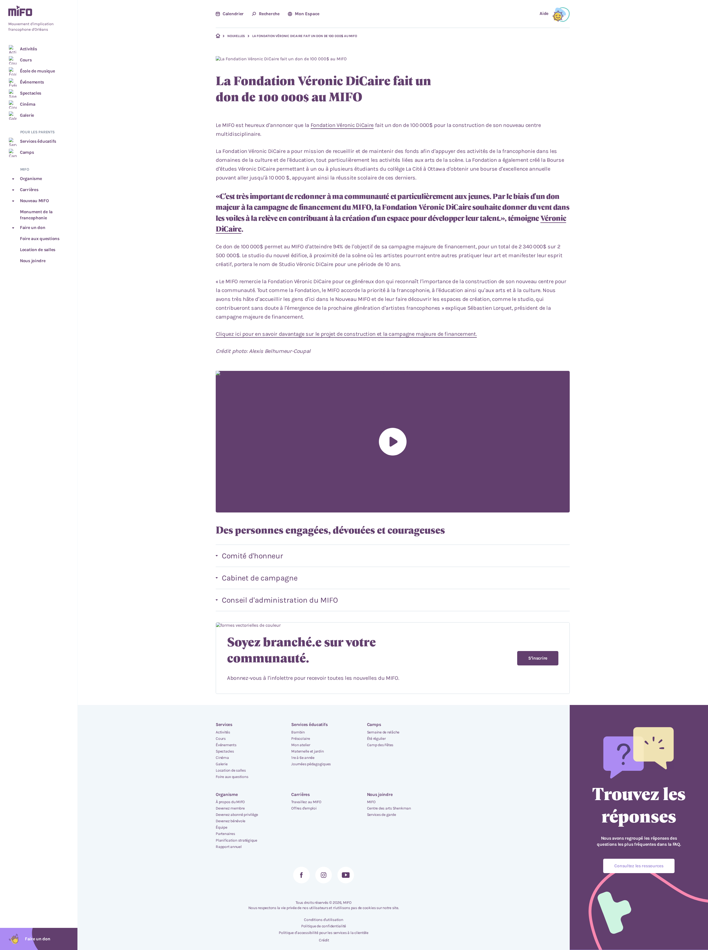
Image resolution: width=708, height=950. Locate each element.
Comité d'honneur (252, 555)
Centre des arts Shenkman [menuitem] (389, 808)
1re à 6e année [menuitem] (302, 757)
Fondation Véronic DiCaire (342, 125)
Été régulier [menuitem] (376, 738)
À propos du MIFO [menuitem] (230, 802)
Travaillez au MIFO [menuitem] (306, 802)
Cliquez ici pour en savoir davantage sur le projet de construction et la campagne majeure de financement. (346, 334)
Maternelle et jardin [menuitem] (307, 751)
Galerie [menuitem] (221, 764)
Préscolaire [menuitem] (300, 738)
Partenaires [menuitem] (225, 833)
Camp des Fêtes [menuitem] (380, 745)
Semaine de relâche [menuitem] (383, 732)
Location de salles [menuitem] (231, 770)
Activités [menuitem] (223, 732)
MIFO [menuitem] (371, 802)
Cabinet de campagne (259, 577)
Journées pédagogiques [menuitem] (311, 764)
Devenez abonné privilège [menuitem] (237, 814)
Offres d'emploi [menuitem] (303, 808)
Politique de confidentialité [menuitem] (323, 926)
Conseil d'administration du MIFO (280, 600)
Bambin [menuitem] (298, 732)
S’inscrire (537, 658)
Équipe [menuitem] (221, 827)
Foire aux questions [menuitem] (232, 776)
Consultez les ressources (638, 865)
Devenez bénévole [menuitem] (230, 821)
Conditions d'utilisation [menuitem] (323, 919)
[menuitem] (38, 19)
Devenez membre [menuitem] (230, 808)
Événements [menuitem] (226, 745)
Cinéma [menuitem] (222, 757)
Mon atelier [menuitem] (300, 745)
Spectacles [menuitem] (225, 751)
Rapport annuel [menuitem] (229, 846)
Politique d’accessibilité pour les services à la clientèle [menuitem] (323, 932)
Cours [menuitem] (221, 738)
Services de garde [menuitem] (381, 814)
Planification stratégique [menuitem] (236, 840)
